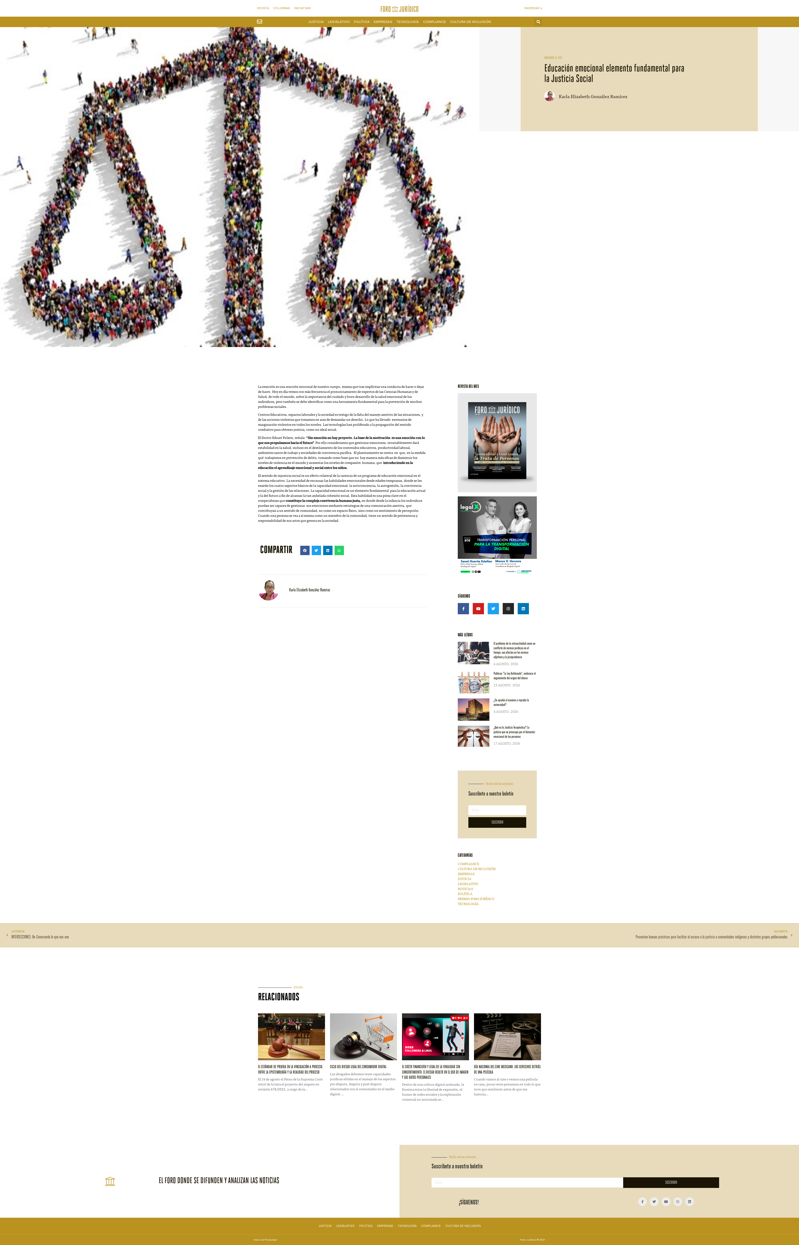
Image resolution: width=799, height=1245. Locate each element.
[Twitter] (493, 608)
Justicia (316, 21)
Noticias (465, 889)
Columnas (281, 8)
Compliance (434, 21)
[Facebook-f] (463, 608)
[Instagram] (508, 608)
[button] (538, 22)
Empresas (383, 21)
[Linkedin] (523, 608)
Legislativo (339, 21)
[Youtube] (478, 608)
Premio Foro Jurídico (476, 899)
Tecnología (407, 21)
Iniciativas (302, 8)
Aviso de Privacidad (265, 1240)
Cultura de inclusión (470, 21)
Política (362, 21)
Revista (263, 8)
